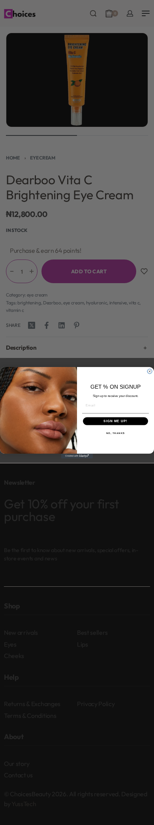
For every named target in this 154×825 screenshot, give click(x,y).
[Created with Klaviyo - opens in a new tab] (77, 456)
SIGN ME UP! (115, 421)
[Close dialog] (149, 371)
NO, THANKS (115, 433)
